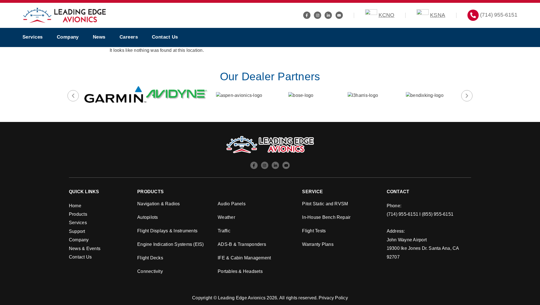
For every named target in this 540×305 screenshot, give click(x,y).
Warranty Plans (317, 244)
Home (75, 205)
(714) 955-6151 (499, 15)
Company (68, 37)
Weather (226, 217)
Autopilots (147, 217)
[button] (73, 95)
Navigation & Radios (158, 203)
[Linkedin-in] (328, 15)
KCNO (387, 15)
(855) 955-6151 (437, 214)
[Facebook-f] (306, 15)
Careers (129, 37)
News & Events (84, 248)
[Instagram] (317, 15)
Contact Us (165, 37)
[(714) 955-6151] (473, 15)
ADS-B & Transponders (242, 244)
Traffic (224, 230)
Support (77, 231)
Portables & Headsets (240, 271)
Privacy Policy (333, 297)
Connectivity (150, 271)
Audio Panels (232, 203)
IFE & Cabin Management (244, 257)
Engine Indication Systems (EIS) (170, 244)
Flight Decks (150, 257)
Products (78, 214)
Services (32, 37)
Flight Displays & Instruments (167, 230)
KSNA (437, 15)
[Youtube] (339, 15)
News (99, 37)
